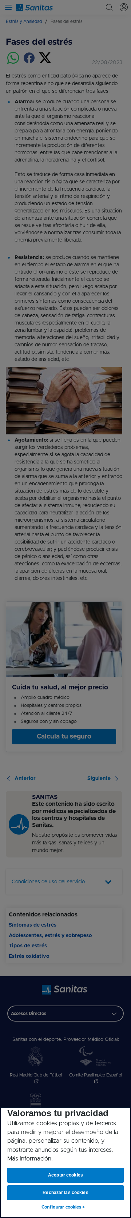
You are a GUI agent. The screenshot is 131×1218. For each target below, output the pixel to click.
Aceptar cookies (66, 1175)
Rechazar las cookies (65, 1192)
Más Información (29, 1159)
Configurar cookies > (63, 1207)
